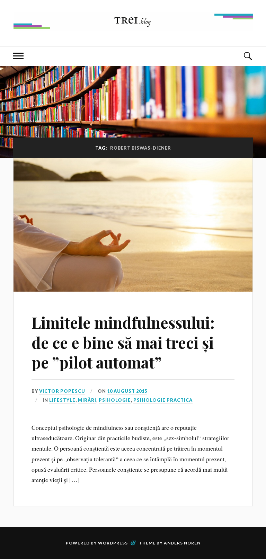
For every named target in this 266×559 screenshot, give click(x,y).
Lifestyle (62, 400)
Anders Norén (182, 542)
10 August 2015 (127, 391)
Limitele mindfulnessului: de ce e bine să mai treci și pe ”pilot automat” (123, 342)
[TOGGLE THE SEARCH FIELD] (247, 56)
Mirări (87, 400)
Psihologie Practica (163, 400)
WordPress (113, 542)
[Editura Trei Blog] (133, 25)
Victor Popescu (62, 391)
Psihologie (115, 400)
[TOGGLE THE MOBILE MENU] (18, 56)
